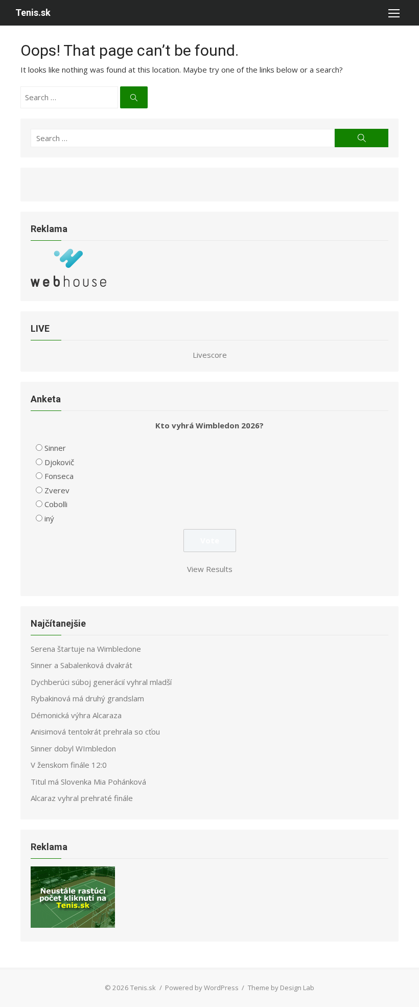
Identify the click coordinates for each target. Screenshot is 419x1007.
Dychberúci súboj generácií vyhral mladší (101, 682)
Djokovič (59, 462)
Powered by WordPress (202, 987)
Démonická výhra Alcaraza (76, 715)
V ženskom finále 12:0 (69, 765)
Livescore (210, 355)
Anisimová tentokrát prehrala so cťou (95, 731)
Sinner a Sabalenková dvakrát (81, 665)
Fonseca (59, 476)
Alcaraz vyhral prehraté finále (82, 798)
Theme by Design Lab (281, 987)
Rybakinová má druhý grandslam (87, 698)
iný (49, 518)
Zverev (56, 490)
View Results (209, 569)
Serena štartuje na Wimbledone (86, 649)
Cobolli (55, 504)
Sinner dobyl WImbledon (73, 748)
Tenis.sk (33, 12)
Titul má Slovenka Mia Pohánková (88, 781)
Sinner (55, 448)
